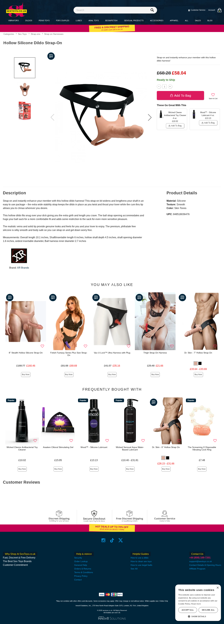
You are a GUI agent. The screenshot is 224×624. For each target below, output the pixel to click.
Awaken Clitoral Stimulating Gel (58, 447)
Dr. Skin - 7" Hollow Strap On (198, 352)
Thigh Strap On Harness (155, 352)
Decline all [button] (208, 610)
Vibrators (13, 20)
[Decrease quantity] (159, 86)
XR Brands (23, 267)
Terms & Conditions (83, 572)
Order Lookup (81, 561)
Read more (196, 604)
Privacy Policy (80, 576)
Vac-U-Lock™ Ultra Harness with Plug (112, 352)
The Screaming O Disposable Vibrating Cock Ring (202, 448)
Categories (9, 34)
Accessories (156, 20)
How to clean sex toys (141, 561)
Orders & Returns (82, 568)
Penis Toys (44, 20)
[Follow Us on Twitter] (120, 540)
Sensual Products (134, 20)
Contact (78, 579)
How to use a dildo (139, 557)
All (186, 20)
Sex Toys (22, 34)
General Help (80, 565)
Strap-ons (35, 34)
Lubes (79, 20)
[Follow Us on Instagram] (103, 540)
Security (78, 557)
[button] (149, 117)
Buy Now (25, 374)
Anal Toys (94, 20)
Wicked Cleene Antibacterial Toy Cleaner (22, 448)
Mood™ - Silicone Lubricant (94, 447)
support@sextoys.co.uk (200, 561)
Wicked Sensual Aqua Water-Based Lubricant (130, 448)
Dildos (28, 20)
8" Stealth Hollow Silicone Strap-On (26, 352)
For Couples (62, 20)
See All (134, 568)
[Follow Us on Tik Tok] (112, 540)
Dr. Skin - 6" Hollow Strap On (166, 447)
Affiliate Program (197, 568)
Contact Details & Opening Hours (205, 565)
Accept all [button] (188, 610)
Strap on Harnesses (53, 34)
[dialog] (198, 603)
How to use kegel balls (141, 565)
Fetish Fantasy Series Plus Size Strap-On (68, 354)
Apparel (174, 20)
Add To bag (182, 95)
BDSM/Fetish (111, 20)
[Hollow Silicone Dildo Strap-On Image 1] (101, 117)
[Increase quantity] (170, 86)
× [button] (217, 588)
